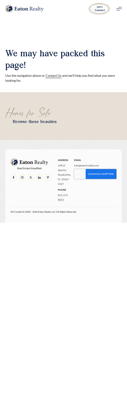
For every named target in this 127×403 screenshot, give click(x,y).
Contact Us (53, 75)
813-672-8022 (63, 197)
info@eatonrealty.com (86, 165)
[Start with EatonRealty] (24, 9)
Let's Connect (100, 8)
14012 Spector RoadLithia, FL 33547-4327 (64, 174)
